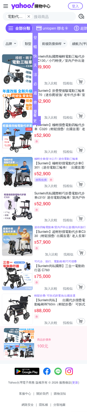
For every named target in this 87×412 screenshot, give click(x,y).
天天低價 (35, 66)
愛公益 (35, 112)
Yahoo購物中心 (30, 6)
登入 (75, 5)
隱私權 (43, 404)
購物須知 (60, 393)
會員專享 (35, 103)
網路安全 (28, 404)
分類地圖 (59, 404)
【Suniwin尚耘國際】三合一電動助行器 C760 (59, 268)
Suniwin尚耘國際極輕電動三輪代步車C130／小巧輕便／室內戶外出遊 (59, 58)
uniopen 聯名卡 (55, 28)
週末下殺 (35, 94)
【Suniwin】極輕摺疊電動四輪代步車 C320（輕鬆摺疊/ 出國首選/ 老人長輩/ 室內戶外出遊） (59, 127)
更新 (75, 382)
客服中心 (25, 393)
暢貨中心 (35, 47)
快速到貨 (35, 57)
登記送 (35, 38)
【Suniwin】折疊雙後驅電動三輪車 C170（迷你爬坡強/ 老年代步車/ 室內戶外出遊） (59, 92)
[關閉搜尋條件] (29, 16)
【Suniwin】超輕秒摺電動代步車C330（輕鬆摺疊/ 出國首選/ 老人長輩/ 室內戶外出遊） (60, 233)
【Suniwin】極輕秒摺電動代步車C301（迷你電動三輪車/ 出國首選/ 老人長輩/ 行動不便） (59, 165)
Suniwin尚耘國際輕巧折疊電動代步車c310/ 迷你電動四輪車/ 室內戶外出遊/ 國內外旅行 (59, 195)
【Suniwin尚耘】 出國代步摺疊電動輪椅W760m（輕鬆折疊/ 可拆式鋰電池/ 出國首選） (59, 302)
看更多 (35, 120)
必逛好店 (35, 84)
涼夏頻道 (35, 75)
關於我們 (42, 393)
